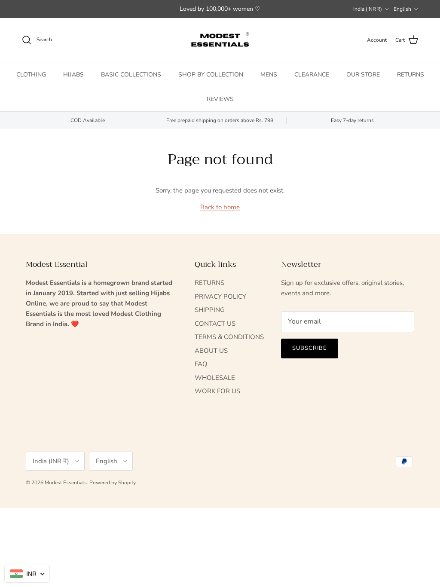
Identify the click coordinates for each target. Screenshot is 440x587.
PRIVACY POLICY (220, 296)
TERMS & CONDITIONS (229, 337)
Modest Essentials (66, 482)
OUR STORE (363, 74)
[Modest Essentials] (220, 40)
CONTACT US (215, 323)
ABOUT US (211, 350)
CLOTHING (31, 74)
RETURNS (410, 74)
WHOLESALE (215, 377)
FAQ (201, 364)
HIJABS (73, 74)
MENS (268, 74)
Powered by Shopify (112, 482)
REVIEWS (220, 99)
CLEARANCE (311, 74)
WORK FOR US (217, 391)
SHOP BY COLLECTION (210, 74)
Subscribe (309, 348)
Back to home (220, 207)
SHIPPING (210, 310)
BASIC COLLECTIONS (131, 74)
